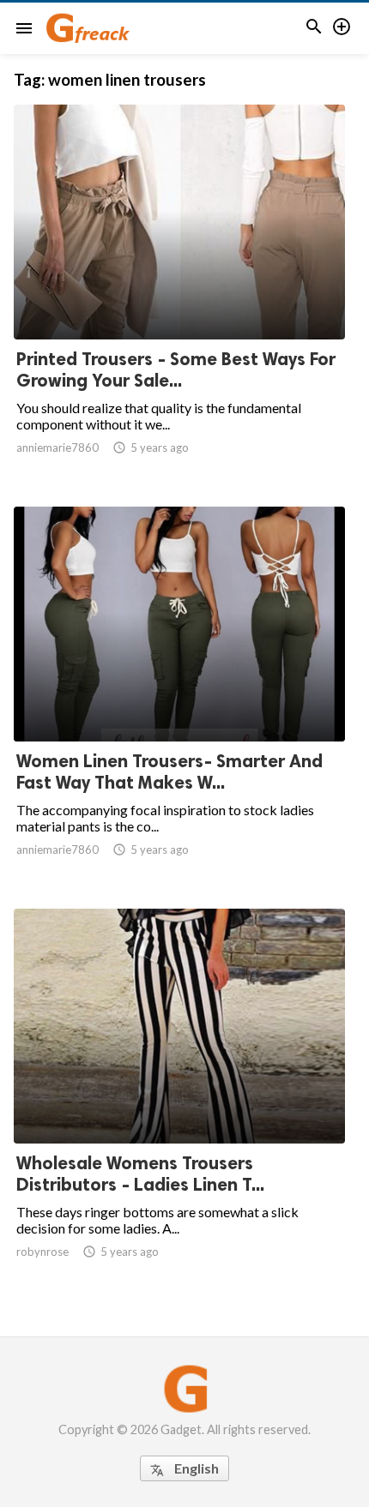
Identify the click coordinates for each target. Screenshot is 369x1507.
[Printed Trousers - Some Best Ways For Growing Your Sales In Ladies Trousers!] (179, 295)
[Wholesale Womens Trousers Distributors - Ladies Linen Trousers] (179, 1099)
